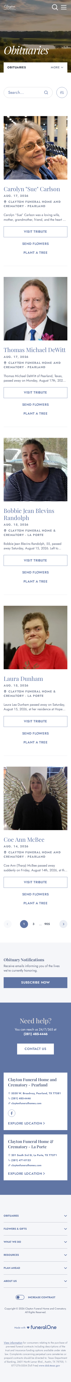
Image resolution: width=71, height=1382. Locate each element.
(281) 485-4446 (36, 1034)
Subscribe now (35, 982)
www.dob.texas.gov (49, 1365)
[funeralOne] (44, 1327)
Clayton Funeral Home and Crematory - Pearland (32, 1082)
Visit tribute (35, 231)
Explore (25, 1123)
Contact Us (35, 1048)
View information (13, 1342)
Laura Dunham (23, 678)
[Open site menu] (63, 7)
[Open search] (55, 7)
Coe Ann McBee (24, 839)
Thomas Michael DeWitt (35, 349)
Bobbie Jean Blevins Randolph (29, 514)
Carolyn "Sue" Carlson (32, 189)
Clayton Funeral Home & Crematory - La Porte (30, 1144)
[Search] (46, 92)
